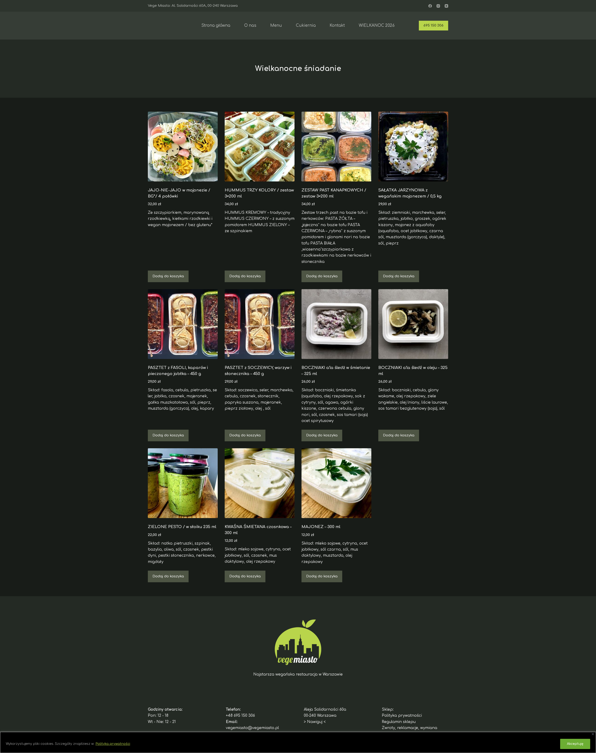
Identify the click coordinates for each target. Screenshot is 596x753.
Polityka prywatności (112, 744)
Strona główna (215, 25)
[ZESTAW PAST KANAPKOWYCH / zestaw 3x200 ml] (336, 146)
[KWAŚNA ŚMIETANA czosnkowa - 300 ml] (260, 483)
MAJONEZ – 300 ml (320, 527)
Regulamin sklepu (399, 722)
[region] (298, 742)
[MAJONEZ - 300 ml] (336, 483)
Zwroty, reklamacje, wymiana (409, 728)
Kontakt (337, 25)
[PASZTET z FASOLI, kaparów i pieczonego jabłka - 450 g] (183, 324)
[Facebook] (430, 6)
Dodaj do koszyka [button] (168, 276)
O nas (250, 25)
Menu (276, 25)
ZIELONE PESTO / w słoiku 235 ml (182, 527)
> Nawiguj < (315, 722)
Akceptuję (575, 744)
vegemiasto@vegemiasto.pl (252, 728)
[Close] (593, 734)
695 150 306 (433, 25)
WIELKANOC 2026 (377, 25)
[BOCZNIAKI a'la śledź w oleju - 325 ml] (413, 324)
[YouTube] (446, 6)
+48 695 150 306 (240, 715)
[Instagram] (438, 6)
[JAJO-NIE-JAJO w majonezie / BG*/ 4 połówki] (183, 146)
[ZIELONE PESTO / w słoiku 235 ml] (183, 483)
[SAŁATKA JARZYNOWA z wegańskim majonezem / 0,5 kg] (413, 146)
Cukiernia (306, 25)
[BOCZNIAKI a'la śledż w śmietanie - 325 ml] (336, 324)
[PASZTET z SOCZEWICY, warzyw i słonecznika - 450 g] (260, 324)
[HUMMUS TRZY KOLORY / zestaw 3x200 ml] (260, 146)
